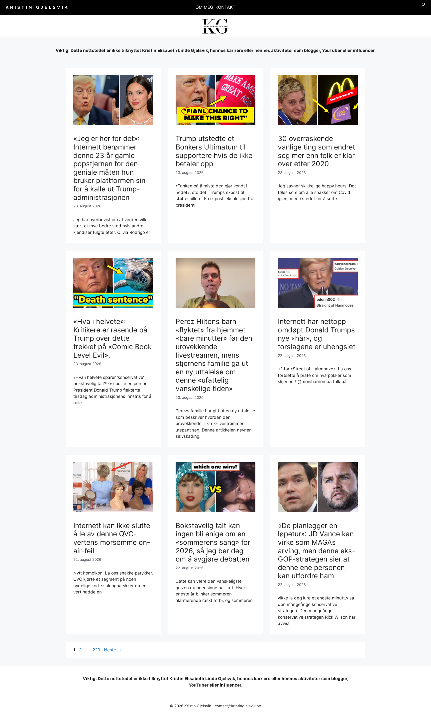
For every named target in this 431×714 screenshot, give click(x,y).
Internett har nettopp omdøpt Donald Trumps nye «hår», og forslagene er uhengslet (316, 334)
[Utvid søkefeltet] (423, 7)
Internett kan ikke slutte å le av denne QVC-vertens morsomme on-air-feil (111, 538)
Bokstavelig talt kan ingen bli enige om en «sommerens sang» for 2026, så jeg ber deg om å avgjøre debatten (213, 542)
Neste (112, 649)
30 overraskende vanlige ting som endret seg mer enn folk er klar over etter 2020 (316, 151)
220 (96, 649)
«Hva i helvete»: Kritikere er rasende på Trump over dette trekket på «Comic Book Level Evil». (112, 338)
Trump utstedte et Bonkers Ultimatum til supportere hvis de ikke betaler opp (214, 151)
